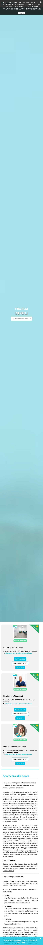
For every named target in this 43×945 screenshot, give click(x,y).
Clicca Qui (21, 942)
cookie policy (34, 9)
